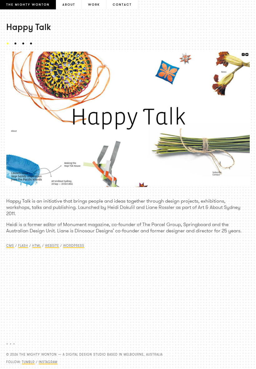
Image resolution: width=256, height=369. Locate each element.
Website (52, 245)
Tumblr (28, 362)
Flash (23, 245)
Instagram (48, 362)
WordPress (73, 245)
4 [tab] (33, 43)
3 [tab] (25, 43)
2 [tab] (17, 43)
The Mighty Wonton (28, 4)
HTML (36, 245)
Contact (122, 4)
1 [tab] (9, 43)
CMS (10, 245)
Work (94, 4)
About (68, 4)
